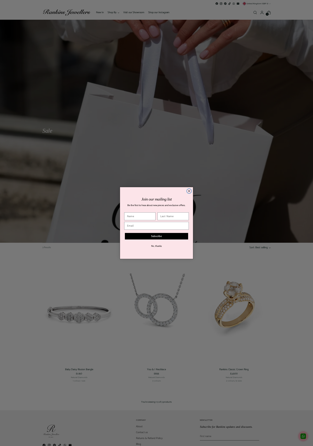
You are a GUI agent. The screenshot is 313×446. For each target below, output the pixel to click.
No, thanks (156, 246)
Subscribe (156, 236)
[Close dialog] (189, 191)
